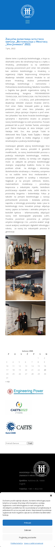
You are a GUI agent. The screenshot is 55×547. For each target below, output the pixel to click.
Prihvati (27, 522)
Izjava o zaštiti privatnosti (33, 543)
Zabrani (27, 530)
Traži (30, 443)
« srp (7, 381)
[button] (51, 495)
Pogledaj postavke (27, 537)
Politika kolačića (17, 543)
